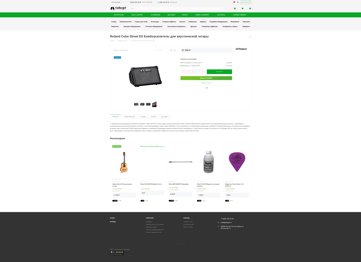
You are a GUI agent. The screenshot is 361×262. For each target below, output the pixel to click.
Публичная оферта (151, 227)
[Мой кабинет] (227, 9)
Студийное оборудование (218, 21)
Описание (115, 116)
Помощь (186, 218)
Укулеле (182, 21)
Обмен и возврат (188, 227)
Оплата (153, 116)
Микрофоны (235, 21)
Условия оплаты (188, 221)
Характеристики (129, 116)
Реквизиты (149, 221)
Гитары (113, 21)
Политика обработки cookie (153, 232)
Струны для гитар (141, 21)
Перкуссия (115, 26)
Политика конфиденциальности (155, 229)
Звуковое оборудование (132, 26)
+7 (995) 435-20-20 (167, 2)
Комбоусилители (126, 21)
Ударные (203, 21)
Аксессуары (155, 21)
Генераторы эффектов (210, 26)
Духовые (194, 26)
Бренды (113, 221)
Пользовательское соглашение (155, 224)
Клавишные (192, 21)
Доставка (164, 116)
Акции (112, 218)
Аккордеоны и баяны (230, 26)
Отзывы (143, 116)
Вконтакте (178, 242)
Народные (246, 26)
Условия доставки (188, 224)
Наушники (246, 21)
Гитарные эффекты (169, 21)
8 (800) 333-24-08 (141, 2)
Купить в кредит (206, 78)
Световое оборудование (153, 26)
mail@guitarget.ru (226, 222)
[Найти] (221, 8)
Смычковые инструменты (176, 26)
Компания (150, 218)
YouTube (183, 242)
